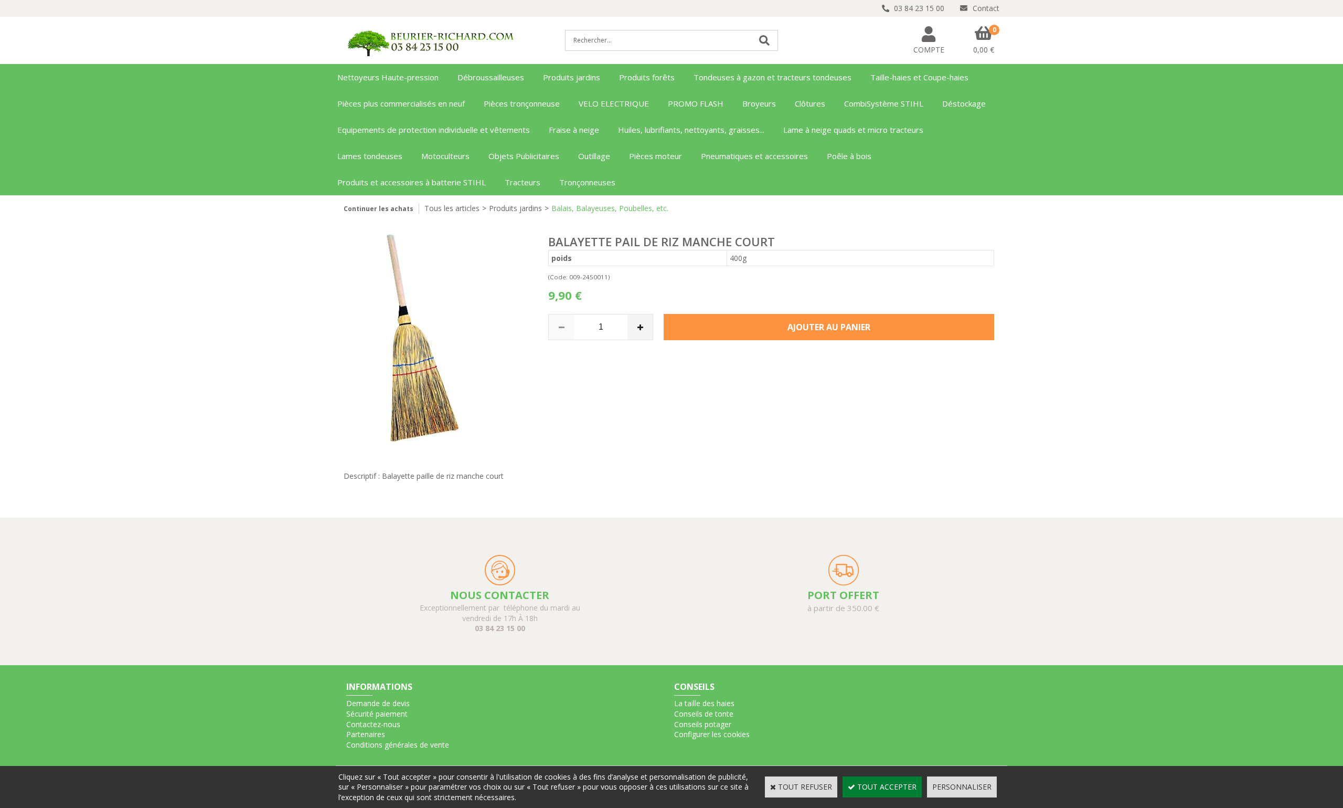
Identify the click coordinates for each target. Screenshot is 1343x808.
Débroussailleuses (490, 77)
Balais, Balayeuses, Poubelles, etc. (609, 208)
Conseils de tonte (703, 714)
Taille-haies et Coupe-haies (919, 77)
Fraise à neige (574, 129)
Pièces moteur (655, 156)
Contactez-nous (373, 724)
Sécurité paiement (377, 714)
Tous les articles (451, 208)
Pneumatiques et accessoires (754, 156)
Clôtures (810, 103)
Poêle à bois (849, 156)
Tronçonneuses (587, 182)
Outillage (594, 156)
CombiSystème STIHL (883, 103)
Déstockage (964, 103)
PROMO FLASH (695, 103)
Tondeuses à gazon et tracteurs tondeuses (772, 77)
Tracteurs (522, 182)
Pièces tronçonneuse (522, 103)
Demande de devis (378, 703)
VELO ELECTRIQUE (614, 103)
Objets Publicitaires (523, 156)
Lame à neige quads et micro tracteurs (853, 129)
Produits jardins (571, 77)
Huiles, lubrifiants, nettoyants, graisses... (691, 129)
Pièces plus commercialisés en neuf (401, 103)
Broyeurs (759, 103)
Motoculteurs (445, 156)
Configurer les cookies (712, 734)
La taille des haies (704, 703)
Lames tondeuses (369, 156)
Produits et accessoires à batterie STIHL (411, 182)
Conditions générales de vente (397, 745)
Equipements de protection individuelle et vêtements (433, 129)
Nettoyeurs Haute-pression (388, 77)
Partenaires (365, 734)
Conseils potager (702, 724)
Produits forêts (647, 77)
